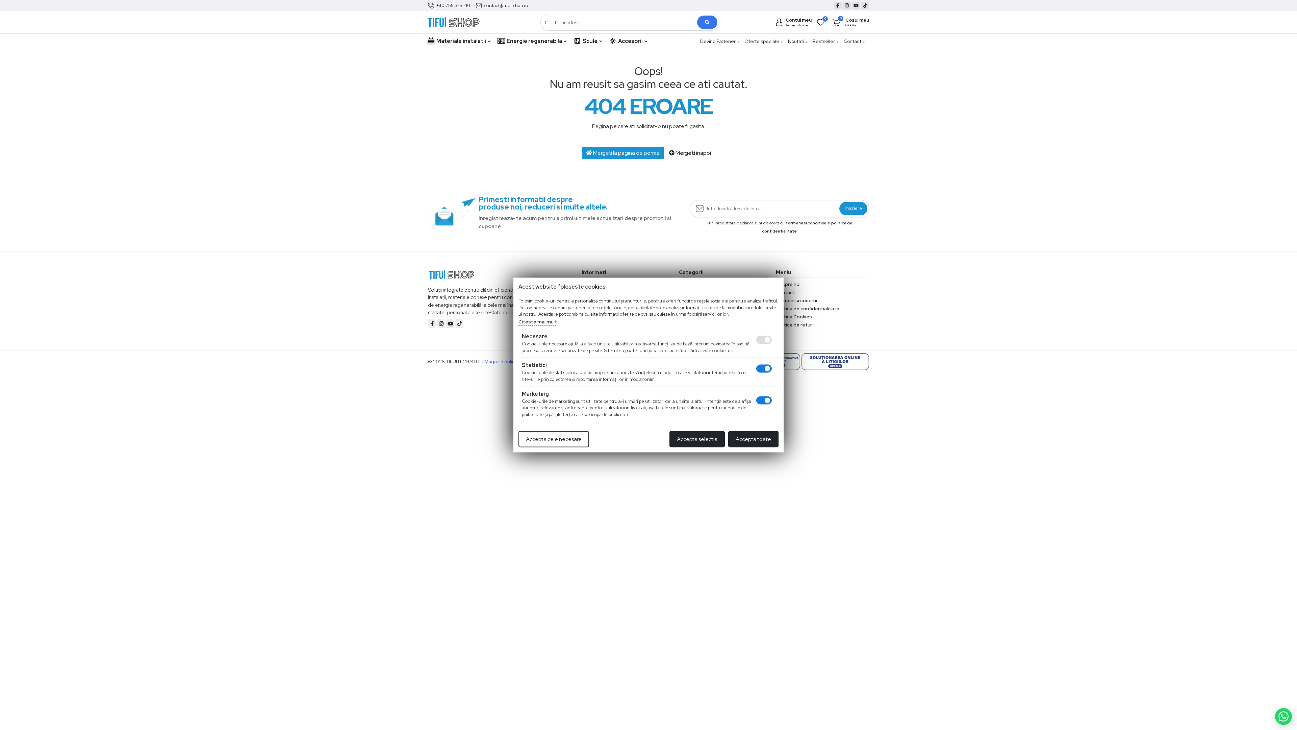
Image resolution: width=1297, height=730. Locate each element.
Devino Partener (718, 41)
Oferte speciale (761, 41)
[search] (707, 22)
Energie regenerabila (534, 41)
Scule (590, 41)
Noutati (796, 41)
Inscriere (853, 209)
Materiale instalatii (461, 41)
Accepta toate (753, 439)
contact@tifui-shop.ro (506, 5)
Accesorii (630, 41)
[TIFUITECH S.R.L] (454, 21)
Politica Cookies (794, 317)
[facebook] (838, 5)
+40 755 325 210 (453, 5)
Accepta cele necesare (554, 439)
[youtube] (856, 5)
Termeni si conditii (796, 300)
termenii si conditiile (806, 223)
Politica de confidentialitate (807, 309)
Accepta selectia (697, 439)
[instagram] (847, 5)
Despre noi (788, 284)
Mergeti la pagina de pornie (626, 152)
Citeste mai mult (537, 321)
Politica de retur (794, 325)
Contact (852, 41)
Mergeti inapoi (693, 152)
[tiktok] (865, 5)
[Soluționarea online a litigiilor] (835, 361)
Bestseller (824, 41)
